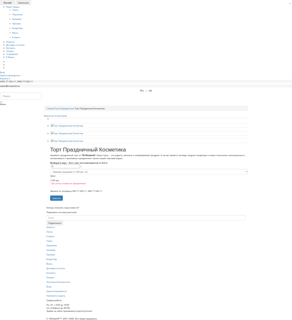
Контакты (10, 47)
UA (150, 90)
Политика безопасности (58, 281)
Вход (48, 286)
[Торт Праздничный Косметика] (149, 118)
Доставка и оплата (15, 44)
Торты (49, 240)
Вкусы (49, 263)
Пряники (50, 254)
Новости (10, 41)
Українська (23, 2)
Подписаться (54, 222)
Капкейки (51, 249)
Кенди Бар (51, 259)
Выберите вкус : (79, 164)
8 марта (50, 236)
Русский (8, 2)
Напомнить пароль (55, 295)
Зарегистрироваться (56, 291)
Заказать (56, 198)
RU (142, 90)
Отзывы (10, 50)
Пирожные (51, 245)
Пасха (49, 231)
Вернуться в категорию (55, 115)
